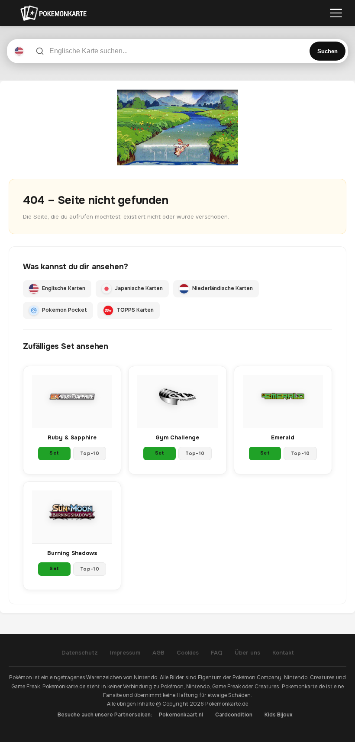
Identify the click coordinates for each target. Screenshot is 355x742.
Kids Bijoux (279, 714)
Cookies (188, 652)
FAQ (217, 652)
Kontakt (283, 652)
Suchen (327, 51)
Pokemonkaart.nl (181, 714)
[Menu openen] (336, 13)
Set (54, 453)
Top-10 (89, 453)
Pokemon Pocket (64, 309)
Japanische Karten (139, 288)
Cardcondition (233, 714)
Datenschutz (79, 652)
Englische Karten (63, 288)
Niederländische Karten (222, 288)
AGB (158, 652)
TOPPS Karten (135, 309)
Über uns (247, 652)
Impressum (125, 652)
